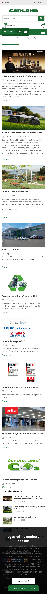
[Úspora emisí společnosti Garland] (23, 465)
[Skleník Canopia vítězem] (23, 177)
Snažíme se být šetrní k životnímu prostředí (23, 433)
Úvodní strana (8, 38)
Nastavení (23, 581)
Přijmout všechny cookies (23, 588)
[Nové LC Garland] (23, 235)
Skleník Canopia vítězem (15, 192)
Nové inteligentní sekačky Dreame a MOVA (23, 133)
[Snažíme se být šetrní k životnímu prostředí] (23, 419)
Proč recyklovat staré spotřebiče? (19, 296)
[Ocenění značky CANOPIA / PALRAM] (23, 373)
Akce (18, 38)
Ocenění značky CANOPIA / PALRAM (20, 387)
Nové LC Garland (10, 249)
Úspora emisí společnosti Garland (19, 479)
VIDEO (32, 259)
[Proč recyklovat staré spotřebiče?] (17, 283)
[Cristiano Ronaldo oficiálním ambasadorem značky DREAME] (23, 62)
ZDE (25, 308)
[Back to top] (44, 589)
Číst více (6, 100)
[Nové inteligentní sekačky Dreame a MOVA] (23, 118)
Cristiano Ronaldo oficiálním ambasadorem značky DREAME (23, 76)
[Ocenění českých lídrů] (17, 328)
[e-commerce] (23, 10)
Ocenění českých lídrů (13, 341)
